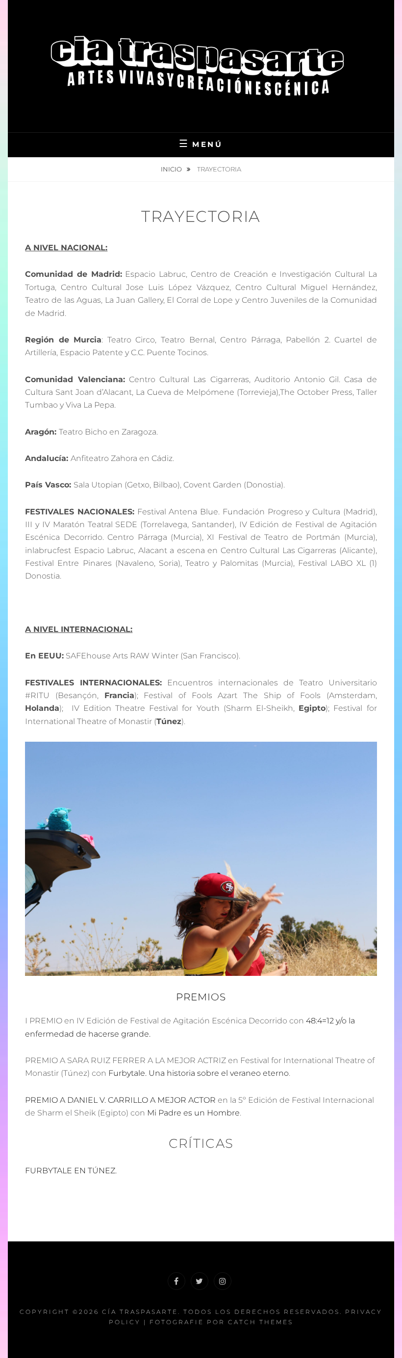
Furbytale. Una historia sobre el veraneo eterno (198, 1073)
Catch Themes (260, 1322)
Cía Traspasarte (140, 1311)
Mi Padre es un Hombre (193, 1112)
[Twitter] (199, 1281)
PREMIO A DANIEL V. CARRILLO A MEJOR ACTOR (120, 1100)
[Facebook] (176, 1281)
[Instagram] (222, 1281)
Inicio (172, 169)
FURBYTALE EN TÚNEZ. (71, 1170)
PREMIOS (201, 997)
